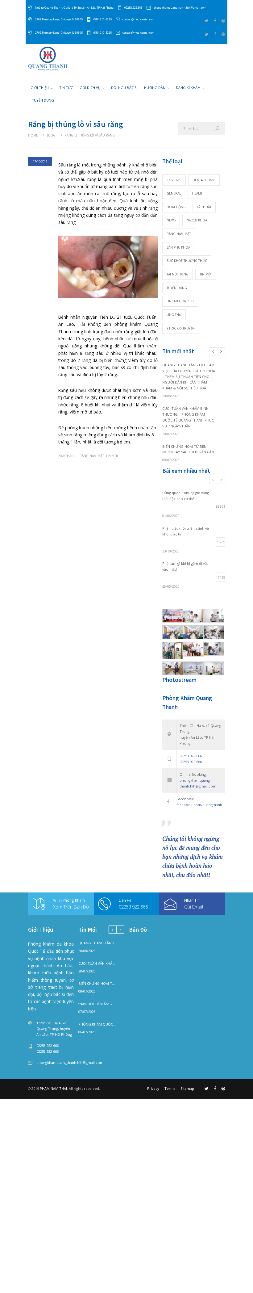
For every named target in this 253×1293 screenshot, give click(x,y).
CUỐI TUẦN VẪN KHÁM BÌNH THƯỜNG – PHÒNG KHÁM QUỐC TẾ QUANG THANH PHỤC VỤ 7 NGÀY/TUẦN (97, 963)
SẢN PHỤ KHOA (178, 247)
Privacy (153, 1088)
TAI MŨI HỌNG (178, 274)
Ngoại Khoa (197, 220)
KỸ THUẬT (204, 207)
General (174, 193)
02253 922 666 (133, 906)
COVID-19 (174, 180)
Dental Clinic (204, 180)
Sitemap (187, 1088)
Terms (169, 1088)
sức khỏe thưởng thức (187, 260)
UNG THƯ (174, 315)
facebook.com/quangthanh (199, 804)
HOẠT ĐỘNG (176, 207)
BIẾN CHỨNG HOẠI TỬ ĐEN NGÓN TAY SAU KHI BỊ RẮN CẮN (97, 983)
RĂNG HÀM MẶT (92, 456)
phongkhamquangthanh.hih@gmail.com (179, 7)
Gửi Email (193, 906)
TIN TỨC (66, 87)
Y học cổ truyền (181, 328)
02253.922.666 (133, 7)
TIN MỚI (112, 456)
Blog (51, 135)
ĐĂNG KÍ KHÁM (188, 87)
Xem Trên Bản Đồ (71, 906)
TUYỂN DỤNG (43, 100)
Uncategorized (180, 301)
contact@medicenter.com (138, 19)
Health (198, 193)
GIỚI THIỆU (40, 87)
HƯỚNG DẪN (154, 87)
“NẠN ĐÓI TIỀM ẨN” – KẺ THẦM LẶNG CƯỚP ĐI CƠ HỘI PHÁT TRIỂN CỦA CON (97, 1003)
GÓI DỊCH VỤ (90, 87)
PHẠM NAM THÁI (53, 1088)
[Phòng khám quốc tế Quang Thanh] (48, 58)
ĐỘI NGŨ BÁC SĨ (124, 87)
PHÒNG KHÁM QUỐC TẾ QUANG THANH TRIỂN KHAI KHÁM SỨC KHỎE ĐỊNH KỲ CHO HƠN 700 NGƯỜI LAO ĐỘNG (97, 1024)
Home (33, 135)
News (171, 220)
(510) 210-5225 (102, 19)
